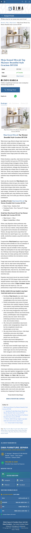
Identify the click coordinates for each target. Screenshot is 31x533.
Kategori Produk (9, 16)
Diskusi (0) (24, 103)
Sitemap (17, 529)
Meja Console (7, 428)
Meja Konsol (20, 76)
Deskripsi (4, 103)
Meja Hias (11, 431)
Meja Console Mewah (9, 430)
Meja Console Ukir (19, 430)
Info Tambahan (14, 103)
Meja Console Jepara (15, 428)
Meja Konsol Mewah (10, 135)
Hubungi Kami (11, 90)
